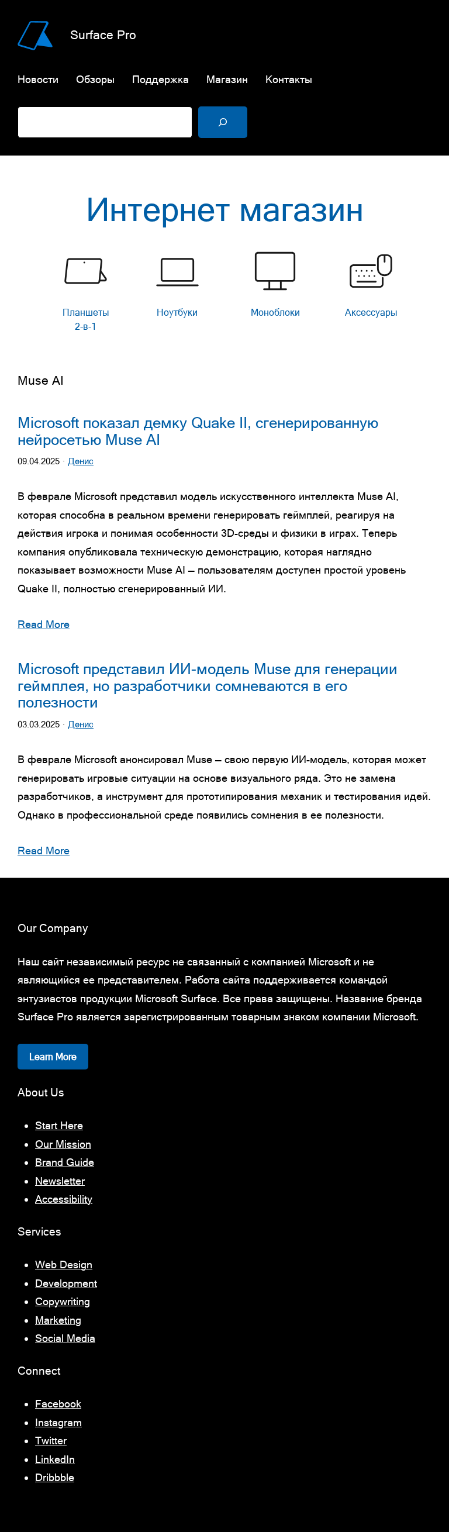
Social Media (65, 1338)
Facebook (58, 1404)
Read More (44, 624)
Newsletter (60, 1181)
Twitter (51, 1440)
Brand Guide (64, 1162)
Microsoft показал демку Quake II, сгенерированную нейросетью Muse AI (198, 431)
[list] (224, 294)
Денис (81, 461)
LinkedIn (55, 1459)
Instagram (58, 1422)
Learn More (53, 1056)
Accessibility (63, 1199)
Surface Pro (103, 34)
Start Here (59, 1125)
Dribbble (54, 1477)
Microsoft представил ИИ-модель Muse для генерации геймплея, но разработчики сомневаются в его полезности (208, 685)
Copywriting (62, 1301)
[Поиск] (222, 122)
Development (66, 1283)
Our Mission (63, 1144)
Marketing (58, 1320)
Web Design (63, 1264)
